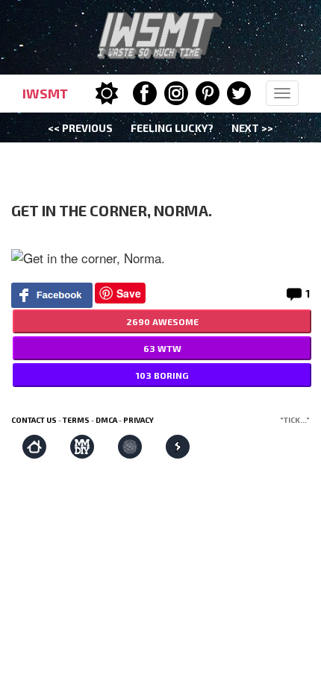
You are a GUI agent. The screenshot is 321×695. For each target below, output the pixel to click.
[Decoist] (34, 446)
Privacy (138, 419)
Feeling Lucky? (172, 128)
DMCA (106, 419)
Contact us (34, 419)
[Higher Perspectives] (130, 446)
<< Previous (80, 128)
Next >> (252, 128)
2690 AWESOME (162, 321)
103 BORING (162, 375)
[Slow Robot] (178, 446)
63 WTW (162, 348)
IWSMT (45, 93)
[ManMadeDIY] (82, 446)
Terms (76, 419)
